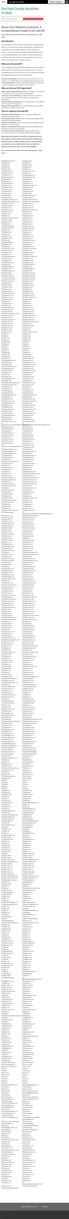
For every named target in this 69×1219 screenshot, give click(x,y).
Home (3, 2)
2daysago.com (7, 376)
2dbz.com (27, 1060)
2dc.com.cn (6, 1075)
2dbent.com (27, 929)
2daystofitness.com (30, 601)
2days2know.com (29, 362)
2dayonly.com (28, 244)
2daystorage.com (29, 607)
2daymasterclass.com (30, 185)
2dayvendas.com (8, 713)
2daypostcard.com (29, 273)
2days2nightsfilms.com (10, 366)
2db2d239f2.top (7, 803)
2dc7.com (27, 1115)
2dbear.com (27, 925)
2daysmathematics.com (31, 516)
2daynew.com (28, 218)
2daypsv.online (28, 299)
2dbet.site (27, 937)
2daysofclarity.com (8, 550)
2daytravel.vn (7, 684)
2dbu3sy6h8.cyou (8, 1046)
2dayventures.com (8, 715)
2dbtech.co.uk (7, 1042)
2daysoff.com (28, 550)
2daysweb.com (7, 636)
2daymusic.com (7, 212)
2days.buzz (27, 334)
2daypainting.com (29, 252)
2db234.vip (27, 798)
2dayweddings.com (8, 735)
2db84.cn (5, 827)
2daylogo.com (28, 161)
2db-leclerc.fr (7, 778)
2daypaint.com (7, 252)
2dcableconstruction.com (10, 1140)
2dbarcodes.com (8, 868)
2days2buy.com (28, 360)
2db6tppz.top (28, 817)
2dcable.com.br (28, 1138)
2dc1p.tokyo (6, 1091)
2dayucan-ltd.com (8, 697)
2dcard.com (27, 1180)
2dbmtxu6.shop (28, 985)
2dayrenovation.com (30, 315)
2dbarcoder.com (8, 864)
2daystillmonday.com (30, 597)
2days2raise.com (29, 368)
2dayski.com (27, 494)
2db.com (5, 782)
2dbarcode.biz (7, 855)
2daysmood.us (7, 536)
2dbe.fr (5, 918)
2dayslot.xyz (6, 508)
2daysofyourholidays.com (31, 554)
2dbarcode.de (7, 857)
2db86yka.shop (28, 827)
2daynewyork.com (29, 228)
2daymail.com (28, 179)
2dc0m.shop (27, 1087)
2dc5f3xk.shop (28, 1107)
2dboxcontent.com (8, 1009)
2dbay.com (27, 894)
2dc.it (25, 1077)
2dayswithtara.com (29, 640)
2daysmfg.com (28, 522)
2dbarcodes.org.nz (29, 872)
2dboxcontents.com (30, 1009)
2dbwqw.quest (7, 1058)
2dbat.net (6, 888)
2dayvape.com (28, 711)
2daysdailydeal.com (29, 413)
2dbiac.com (27, 955)
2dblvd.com (27, 983)
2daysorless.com (29, 562)
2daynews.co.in (28, 220)
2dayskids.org (7, 496)
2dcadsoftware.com (9, 1154)
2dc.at (5, 1068)
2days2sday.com (8, 370)
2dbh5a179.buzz (29, 951)
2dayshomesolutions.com (11, 461)
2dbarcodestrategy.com (10, 880)
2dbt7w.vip (6, 1040)
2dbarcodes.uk (28, 874)
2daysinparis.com (29, 476)
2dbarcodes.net (7, 870)
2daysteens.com (29, 595)
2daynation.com (29, 216)
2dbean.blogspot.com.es (31, 923)
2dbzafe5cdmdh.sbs (9, 1062)
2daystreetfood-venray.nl (31, 615)
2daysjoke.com (7, 492)
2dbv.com (6, 1054)
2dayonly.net (6, 246)
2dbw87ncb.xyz (7, 1056)
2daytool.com (7, 668)
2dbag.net (6, 843)
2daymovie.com (28, 208)
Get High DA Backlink (16, 2)
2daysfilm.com (28, 441)
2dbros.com (6, 1034)
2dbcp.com (6, 908)
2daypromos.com (8, 297)
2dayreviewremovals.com (31, 321)
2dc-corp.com (28, 1064)
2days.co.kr (6, 338)
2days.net (6, 348)
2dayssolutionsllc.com (9, 585)
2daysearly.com (28, 431)
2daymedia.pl (7, 195)
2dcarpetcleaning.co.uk (31, 1186)
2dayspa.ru (6, 566)
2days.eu (26, 342)
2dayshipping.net (29, 457)
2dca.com (27, 1134)
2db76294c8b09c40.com (31, 821)
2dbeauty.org (7, 929)
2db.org (5, 786)
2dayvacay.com (7, 711)
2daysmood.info (29, 530)
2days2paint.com (29, 366)
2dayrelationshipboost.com (11, 313)
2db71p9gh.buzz (8, 821)
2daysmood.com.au (30, 528)
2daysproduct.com (8, 575)
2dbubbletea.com (29, 1046)
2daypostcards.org (8, 281)
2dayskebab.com (8, 494)
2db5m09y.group (29, 813)
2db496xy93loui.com (9, 811)
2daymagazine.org (29, 177)
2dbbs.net (6, 898)
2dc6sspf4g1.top (8, 1115)
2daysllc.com (7, 504)
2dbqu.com (27, 1020)
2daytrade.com (28, 674)
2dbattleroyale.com (29, 890)
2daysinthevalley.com (9, 486)
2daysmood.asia (29, 526)
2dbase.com (6, 882)
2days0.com (6, 356)
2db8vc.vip (6, 831)
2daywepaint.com (8, 739)
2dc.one (26, 1079)
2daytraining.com (29, 678)
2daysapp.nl (27, 387)
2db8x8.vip (27, 831)
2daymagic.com (7, 179)
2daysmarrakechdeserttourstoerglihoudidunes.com (37, 514)
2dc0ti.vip (6, 1089)
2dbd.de (26, 908)
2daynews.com (7, 222)
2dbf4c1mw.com (8, 943)
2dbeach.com (28, 921)
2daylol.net (6, 165)
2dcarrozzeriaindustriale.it (10, 1188)
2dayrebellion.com (8, 307)
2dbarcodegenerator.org (10, 862)
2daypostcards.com (9, 277)
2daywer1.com (28, 739)
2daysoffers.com (8, 554)
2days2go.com (7, 362)
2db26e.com (6, 800)
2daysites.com (28, 490)
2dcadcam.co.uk (29, 1146)
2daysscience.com (29, 581)
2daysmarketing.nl (8, 512)
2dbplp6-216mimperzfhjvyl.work (12, 1016)
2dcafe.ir (5, 1158)
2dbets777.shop (8, 941)
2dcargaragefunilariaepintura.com (32, 1184)
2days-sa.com (7, 332)
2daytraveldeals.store (30, 686)
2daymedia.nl (28, 193)
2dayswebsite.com (29, 636)
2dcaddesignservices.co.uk (11, 1150)
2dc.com (26, 1073)
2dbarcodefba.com (8, 860)
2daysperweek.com (29, 571)
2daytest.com (7, 656)
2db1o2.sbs (27, 796)
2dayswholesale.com (9, 638)
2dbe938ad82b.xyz (8, 921)
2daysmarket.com (29, 510)
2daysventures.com (9, 632)
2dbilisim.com (28, 959)
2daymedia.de (7, 193)
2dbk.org (5, 971)
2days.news (27, 348)
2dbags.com (6, 845)
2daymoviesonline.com (31, 210)
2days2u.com (7, 372)
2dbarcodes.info (29, 868)
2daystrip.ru (27, 621)
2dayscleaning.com (8, 409)
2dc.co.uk (6, 1073)
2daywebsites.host (29, 731)
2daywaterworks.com (30, 723)
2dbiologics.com (8, 965)
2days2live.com (7, 364)
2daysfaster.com (8, 439)
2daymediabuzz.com (30, 195)
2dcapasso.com (29, 1174)
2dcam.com (6, 1168)
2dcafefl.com (7, 1160)
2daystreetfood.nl (29, 617)
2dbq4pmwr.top (28, 1018)
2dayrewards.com (8, 324)
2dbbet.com (6, 896)
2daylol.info (27, 163)
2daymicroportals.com (30, 199)
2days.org (6, 350)
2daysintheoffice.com (30, 484)
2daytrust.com (28, 691)
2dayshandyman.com (30, 451)
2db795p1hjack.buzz (30, 823)
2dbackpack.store (8, 839)
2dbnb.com (27, 991)
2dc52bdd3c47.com (9, 1105)
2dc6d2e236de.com (9, 1113)
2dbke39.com (7, 973)
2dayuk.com (27, 697)
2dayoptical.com (29, 246)
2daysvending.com (29, 629)
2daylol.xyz (27, 169)
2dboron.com (28, 1001)
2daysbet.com (28, 403)
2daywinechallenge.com (10, 746)
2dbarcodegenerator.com (31, 860)
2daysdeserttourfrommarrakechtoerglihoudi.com (16, 425)
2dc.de (26, 1075)
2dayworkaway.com (9, 748)
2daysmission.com (8, 524)
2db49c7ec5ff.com (29, 811)
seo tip (11, 1212)
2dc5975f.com (28, 1105)
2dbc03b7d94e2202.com (10, 902)
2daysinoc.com (7, 476)
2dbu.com (27, 1044)
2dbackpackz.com (29, 839)
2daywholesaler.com (30, 741)
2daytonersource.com (30, 666)
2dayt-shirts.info (29, 642)
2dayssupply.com (8, 589)
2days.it (5, 346)
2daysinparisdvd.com (9, 478)
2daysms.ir (27, 538)
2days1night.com (29, 358)
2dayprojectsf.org (29, 295)
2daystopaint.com (29, 605)
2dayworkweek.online (30, 754)
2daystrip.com (7, 621)
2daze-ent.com (28, 766)
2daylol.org (6, 167)
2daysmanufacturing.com (10, 510)
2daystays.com (7, 593)
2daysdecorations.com (10, 421)
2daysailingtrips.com (9, 378)
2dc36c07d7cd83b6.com (31, 1097)
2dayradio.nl (27, 303)
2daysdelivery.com (29, 421)
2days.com (6, 340)
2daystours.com (29, 613)
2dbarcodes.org (7, 872)
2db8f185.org (7, 829)
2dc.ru (26, 1081)
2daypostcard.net (8, 275)
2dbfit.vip (5, 947)
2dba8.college (7, 837)
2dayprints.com (28, 291)
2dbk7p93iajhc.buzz (29, 971)
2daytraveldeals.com (9, 686)
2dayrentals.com (29, 317)
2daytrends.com (29, 689)
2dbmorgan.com (8, 985)
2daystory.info (7, 611)
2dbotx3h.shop (28, 1005)
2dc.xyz (26, 1083)
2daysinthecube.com (9, 484)
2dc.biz (5, 1070)
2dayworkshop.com (30, 748)
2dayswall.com (28, 634)
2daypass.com (7, 258)
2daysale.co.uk (28, 378)
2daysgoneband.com (9, 451)
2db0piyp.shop (7, 794)
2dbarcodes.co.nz (29, 866)
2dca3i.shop (27, 1136)
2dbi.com (5, 955)
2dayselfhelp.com (8, 433)
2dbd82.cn (6, 914)
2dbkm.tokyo (7, 975)
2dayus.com (27, 705)
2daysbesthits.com (29, 399)
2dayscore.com (7, 411)
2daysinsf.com (7, 482)
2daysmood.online (8, 534)
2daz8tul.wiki (7, 766)
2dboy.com (6, 1011)
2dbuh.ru (5, 1050)
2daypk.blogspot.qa (8, 271)
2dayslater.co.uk (8, 498)
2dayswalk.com (7, 634)
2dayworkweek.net (8, 754)
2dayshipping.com (8, 457)
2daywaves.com (8, 725)
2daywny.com (28, 746)
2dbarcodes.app (28, 864)
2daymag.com (7, 175)
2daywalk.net (28, 717)
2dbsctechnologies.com (31, 1036)
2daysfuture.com (29, 445)
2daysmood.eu (7, 530)
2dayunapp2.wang (8, 701)
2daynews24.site (29, 226)
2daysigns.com (7, 469)
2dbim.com (6, 961)
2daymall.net (27, 181)
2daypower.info (7, 283)
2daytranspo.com (29, 680)
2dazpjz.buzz (28, 772)
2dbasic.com (28, 884)
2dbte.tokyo (27, 1040)
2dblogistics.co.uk (8, 981)
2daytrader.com (7, 676)
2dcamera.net (28, 1170)
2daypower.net (28, 283)
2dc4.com (27, 1101)
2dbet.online (6, 937)
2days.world (27, 354)
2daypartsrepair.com (9, 256)
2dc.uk (5, 1083)
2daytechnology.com (9, 652)
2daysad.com (28, 374)
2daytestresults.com (30, 656)
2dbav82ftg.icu (7, 894)
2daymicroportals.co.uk (10, 199)
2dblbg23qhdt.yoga (8, 978)
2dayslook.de (7, 506)
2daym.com (27, 173)
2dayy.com (27, 758)
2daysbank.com (7, 397)
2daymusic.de (28, 212)
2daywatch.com (7, 723)
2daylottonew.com (29, 171)
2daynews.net (28, 222)
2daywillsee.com (29, 743)
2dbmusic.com (7, 987)
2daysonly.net (7, 562)
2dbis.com (27, 965)
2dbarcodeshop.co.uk (30, 878)
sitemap (9, 1214)
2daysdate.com (28, 415)
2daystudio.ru (28, 623)
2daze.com (27, 768)
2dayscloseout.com (30, 409)
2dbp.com (27, 1011)
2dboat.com (6, 997)
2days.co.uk (27, 338)
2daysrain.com (28, 575)
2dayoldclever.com (29, 240)
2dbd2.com (6, 912)
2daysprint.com (28, 572)
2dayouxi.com (28, 250)
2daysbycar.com (8, 407)
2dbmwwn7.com (8, 989)
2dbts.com (6, 1044)
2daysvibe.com (28, 632)
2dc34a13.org (7, 1097)
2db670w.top (28, 815)
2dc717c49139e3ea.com (10, 1117)
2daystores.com (29, 609)
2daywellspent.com (29, 737)
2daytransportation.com (10, 682)
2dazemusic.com (8, 770)
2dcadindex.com (8, 1152)
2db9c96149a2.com (9, 835)
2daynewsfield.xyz (8, 228)
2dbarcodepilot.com (30, 862)
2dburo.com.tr (7, 1052)
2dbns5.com (6, 993)
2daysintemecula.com (30, 482)
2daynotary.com (29, 230)
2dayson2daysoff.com (31, 560)
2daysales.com (28, 381)
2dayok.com (6, 240)
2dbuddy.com (7, 1048)
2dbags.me (27, 845)
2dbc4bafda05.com (29, 902)
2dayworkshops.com (30, 750)
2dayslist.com (28, 502)
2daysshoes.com (8, 583)
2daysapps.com (7, 389)
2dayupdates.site (29, 703)
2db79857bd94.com (9, 825)
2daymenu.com (28, 197)
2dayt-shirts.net (8, 644)
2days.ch (5, 336)
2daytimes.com (7, 662)
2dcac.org (27, 1142)
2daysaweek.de (28, 393)
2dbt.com (27, 1038)
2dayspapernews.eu (30, 566)
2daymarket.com (8, 183)
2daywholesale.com (9, 741)
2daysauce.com (28, 389)
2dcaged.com (28, 1164)
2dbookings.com (29, 999)
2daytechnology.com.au (31, 652)
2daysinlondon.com (29, 471)
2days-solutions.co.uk (30, 332)
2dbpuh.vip (27, 1016)
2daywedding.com (29, 733)
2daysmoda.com (8, 526)
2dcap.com (6, 1174)
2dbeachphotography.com (11, 923)
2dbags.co (27, 843)
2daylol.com (6, 163)
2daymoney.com (8, 206)
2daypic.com (7, 264)
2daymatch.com (8, 187)
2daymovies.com (8, 210)
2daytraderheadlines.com (31, 676)
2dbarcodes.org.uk (8, 874)
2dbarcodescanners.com (10, 878)
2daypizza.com (7, 269)
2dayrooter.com (7, 328)
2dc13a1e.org (28, 1089)
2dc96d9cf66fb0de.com (31, 1130)
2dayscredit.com (8, 413)
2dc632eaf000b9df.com (10, 1111)
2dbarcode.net (28, 857)
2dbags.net (6, 847)
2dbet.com (6, 933)
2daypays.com (7, 260)
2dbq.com (6, 1018)
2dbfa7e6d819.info (29, 943)
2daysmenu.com (29, 520)
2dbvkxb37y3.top (29, 1054)
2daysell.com (28, 433)
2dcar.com (27, 1176)
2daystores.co (7, 609)
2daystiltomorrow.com (10, 599)
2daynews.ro (7, 224)
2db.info (5, 784)
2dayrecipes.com (8, 309)
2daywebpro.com (29, 727)
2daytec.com (7, 650)
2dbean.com (6, 925)
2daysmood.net (7, 532)
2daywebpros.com (8, 729)
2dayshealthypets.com (10, 453)
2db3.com (27, 805)
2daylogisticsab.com (9, 161)
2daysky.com (28, 496)
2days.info (6, 344)
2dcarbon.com (7, 1180)
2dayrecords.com (29, 309)
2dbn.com (27, 989)
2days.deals (6, 342)
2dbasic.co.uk (7, 884)
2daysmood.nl (28, 532)
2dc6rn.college (28, 1113)
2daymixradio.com (8, 203)
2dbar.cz (5, 853)
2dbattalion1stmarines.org (32, 888)
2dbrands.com (28, 1026)
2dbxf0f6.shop (28, 1058)
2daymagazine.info (29, 175)
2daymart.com (7, 185)
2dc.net (5, 1079)
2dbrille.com (6, 1032)
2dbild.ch (5, 959)
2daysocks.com (28, 546)
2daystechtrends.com (9, 595)
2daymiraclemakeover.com (11, 201)
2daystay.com (28, 591)
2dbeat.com (6, 927)
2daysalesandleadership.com (11, 383)
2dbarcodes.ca (7, 866)
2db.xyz (26, 788)
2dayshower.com (8, 463)
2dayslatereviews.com (30, 498)
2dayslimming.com (8, 502)
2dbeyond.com (28, 941)
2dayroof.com (28, 324)
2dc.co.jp (26, 1070)
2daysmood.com (8, 528)
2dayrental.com (7, 317)
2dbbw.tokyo (27, 898)
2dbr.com (6, 1022)
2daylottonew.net (8, 173)
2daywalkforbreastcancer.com (33, 719)
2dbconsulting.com (29, 906)
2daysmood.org (28, 534)
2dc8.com (6, 1125)
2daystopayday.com (9, 607)
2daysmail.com (28, 508)
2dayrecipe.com (28, 307)
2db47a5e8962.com (30, 809)
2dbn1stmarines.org (9, 991)
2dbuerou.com (28, 1048)
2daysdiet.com (28, 427)
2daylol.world (7, 169)
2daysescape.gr (28, 435)
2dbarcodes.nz (28, 870)
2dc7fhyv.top (28, 1121)
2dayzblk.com (28, 760)
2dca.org (5, 1136)
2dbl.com (26, 975)
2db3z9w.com (7, 807)
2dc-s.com (27, 1066)
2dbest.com (6, 931)
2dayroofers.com (8, 326)
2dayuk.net (6, 699)
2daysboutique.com (30, 405)
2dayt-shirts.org (29, 644)
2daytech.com (28, 650)
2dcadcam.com (7, 1148)
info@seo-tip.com (31, 1206)
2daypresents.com (29, 285)
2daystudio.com (8, 623)
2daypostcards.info (30, 277)
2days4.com (6, 374)
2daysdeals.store (29, 419)
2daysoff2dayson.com (31, 552)
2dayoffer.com (7, 236)
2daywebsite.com (29, 729)
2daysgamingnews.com (10, 449)
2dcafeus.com (7, 1164)
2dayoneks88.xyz (8, 242)
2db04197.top (28, 790)
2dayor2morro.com (8, 248)
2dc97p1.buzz (7, 1132)
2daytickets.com (8, 660)
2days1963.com (28, 356)
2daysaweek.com (8, 393)
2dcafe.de (27, 1156)
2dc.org (5, 1081)
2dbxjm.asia (6, 1060)
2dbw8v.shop (28, 1056)
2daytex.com (7, 658)
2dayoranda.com (8, 250)
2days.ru (26, 350)
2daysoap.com (28, 544)
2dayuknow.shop (29, 699)
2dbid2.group (7, 957)
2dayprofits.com (29, 293)
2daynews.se (28, 224)
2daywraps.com (28, 756)
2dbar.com (27, 851)
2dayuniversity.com (8, 703)
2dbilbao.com (28, 957)
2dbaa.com (27, 837)
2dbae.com (6, 841)
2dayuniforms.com (29, 701)
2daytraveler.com (8, 689)
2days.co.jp (27, 336)
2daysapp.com (7, 387)
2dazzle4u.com (28, 774)
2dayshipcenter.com (30, 455)
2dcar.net (6, 1178)
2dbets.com (27, 939)
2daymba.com (28, 189)
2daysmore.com (29, 536)
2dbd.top (5, 910)
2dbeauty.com (28, 927)
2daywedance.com (8, 733)
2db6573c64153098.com (10, 815)
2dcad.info (27, 1144)
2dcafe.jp (26, 1158)
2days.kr (26, 346)
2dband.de (27, 847)
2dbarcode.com (28, 855)
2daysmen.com (7, 520)
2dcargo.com (7, 1186)
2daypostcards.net (29, 279)
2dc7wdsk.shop (28, 1123)
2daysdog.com (7, 431)
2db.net (26, 784)
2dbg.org (5, 949)
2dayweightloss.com (9, 737)
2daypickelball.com (29, 264)
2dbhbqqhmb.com (8, 953)
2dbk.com (27, 969)
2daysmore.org (7, 538)
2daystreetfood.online (9, 619)
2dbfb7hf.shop (28, 945)
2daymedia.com (28, 191)
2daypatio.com (28, 258)
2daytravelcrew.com (30, 684)
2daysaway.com (28, 391)
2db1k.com (6, 796)
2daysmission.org (29, 524)
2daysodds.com (7, 548)
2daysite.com (28, 486)
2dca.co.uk (6, 1134)
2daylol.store (28, 167)
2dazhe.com (27, 770)
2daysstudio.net (29, 587)
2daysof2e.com (28, 548)
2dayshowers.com (29, 463)
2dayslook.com (28, 504)
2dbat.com (6, 886)
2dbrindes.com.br (29, 1032)
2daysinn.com (7, 473)
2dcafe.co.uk (28, 1154)
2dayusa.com (7, 707)
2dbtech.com (28, 1042)
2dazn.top (6, 772)
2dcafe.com (6, 1156)
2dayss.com (6, 581)
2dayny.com (27, 232)
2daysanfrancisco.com (10, 385)
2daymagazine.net (8, 177)
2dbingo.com (28, 961)
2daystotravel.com (29, 611)
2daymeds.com (7, 197)
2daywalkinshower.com (31, 721)
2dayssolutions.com (30, 583)
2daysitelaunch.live (8, 490)
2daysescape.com (8, 435)
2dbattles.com (28, 892)
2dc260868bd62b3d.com (31, 1093)
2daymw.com (28, 214)
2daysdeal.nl (27, 417)
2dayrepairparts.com (9, 319)
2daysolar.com (7, 556)
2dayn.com (6, 216)
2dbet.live (6, 935)
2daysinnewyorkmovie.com (32, 473)
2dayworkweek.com (9, 752)
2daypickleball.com (8, 267)
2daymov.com (7, 208)
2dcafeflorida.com (29, 1160)
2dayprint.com (28, 289)
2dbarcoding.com (29, 880)
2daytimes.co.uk (29, 660)
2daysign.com (28, 467)
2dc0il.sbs (6, 1087)
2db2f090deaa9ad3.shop (31, 803)
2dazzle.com (7, 774)
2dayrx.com (27, 330)
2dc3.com (27, 1095)
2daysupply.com (7, 627)
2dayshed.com (28, 453)
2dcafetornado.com (30, 1162)
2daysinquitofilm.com (9, 480)
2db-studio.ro (28, 778)
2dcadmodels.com (29, 1152)
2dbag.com (27, 841)
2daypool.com (28, 271)
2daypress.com (7, 287)
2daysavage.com (8, 391)
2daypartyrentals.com (30, 256)
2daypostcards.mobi (9, 279)
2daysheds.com (7, 455)
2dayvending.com (29, 713)
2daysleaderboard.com (10, 500)
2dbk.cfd (5, 969)
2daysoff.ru (6, 552)
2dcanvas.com (28, 1172)
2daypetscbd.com (8, 263)
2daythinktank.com (29, 658)
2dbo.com (27, 993)
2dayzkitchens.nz (29, 762)
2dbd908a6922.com (30, 914)
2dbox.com (6, 1007)
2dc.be (26, 1068)
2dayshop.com (28, 461)
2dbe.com (27, 917)
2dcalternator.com (29, 1166)
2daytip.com (27, 662)
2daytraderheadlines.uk (10, 678)
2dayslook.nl (27, 506)
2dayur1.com (7, 705)
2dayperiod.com (28, 260)
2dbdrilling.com (7, 917)
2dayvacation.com (29, 707)
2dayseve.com (7, 437)
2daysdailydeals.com (9, 415)
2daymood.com (28, 206)
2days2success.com (30, 370)
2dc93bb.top (6, 1130)
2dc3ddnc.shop (7, 1101)
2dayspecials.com (8, 571)
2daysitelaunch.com (30, 488)
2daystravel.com (8, 615)
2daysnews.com (29, 542)
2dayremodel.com (29, 313)
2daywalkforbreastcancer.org (11, 721)
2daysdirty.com (28, 429)
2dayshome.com (29, 459)
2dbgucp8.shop (7, 951)
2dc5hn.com (6, 1109)
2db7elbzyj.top (28, 825)
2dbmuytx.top (28, 987)
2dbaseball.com (28, 882)
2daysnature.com (29, 540)
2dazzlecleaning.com (9, 776)
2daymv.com (7, 214)
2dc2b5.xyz (6, 1095)
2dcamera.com (7, 1170)
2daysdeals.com (8, 419)
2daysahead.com (29, 376)
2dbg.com (27, 947)
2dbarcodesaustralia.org (10, 876)
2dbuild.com (27, 1050)
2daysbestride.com (8, 403)
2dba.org (26, 835)
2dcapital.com (7, 1176)
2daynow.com (7, 232)
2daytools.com (28, 668)
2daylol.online (28, 165)
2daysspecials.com (8, 587)
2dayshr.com (7, 465)
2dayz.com (6, 760)
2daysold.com (28, 556)
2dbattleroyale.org (8, 892)
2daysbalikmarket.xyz (30, 395)
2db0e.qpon (27, 792)
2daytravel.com (28, 682)
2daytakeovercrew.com (31, 646)
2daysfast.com (28, 437)
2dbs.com (6, 1036)
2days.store (6, 352)
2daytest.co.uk (28, 654)
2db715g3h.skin (28, 819)
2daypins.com (28, 267)
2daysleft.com (28, 500)
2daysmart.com (7, 516)
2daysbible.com (7, 405)
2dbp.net (5, 1013)
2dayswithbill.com (29, 638)
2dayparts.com (28, 254)
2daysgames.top (29, 447)
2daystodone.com (8, 601)
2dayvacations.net (29, 709)
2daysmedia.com (8, 518)
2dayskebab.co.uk (29, 492)
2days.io (26, 344)
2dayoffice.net (28, 238)
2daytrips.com (7, 691)
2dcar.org (26, 1178)
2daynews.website (8, 226)
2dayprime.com (7, 289)
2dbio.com (27, 963)
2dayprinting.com (8, 291)
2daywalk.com (7, 717)
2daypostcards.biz (29, 275)
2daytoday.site (7, 666)
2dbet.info (27, 933)
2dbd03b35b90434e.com (31, 910)
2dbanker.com (7, 849)
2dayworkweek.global (30, 752)
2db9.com (6, 833)
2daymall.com (7, 181)
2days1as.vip (7, 358)
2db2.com (6, 798)
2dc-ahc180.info (29, 1062)
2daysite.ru (6, 488)
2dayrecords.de (7, 311)
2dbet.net (27, 935)
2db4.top (26, 807)
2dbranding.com (7, 1026)
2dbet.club (27, 931)
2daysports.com (8, 572)
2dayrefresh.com (29, 311)
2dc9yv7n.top (28, 1132)
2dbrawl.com (7, 1028)
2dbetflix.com (7, 939)
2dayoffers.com (29, 236)
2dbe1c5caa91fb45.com (31, 918)
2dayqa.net (27, 301)
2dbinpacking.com (8, 963)
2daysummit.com (29, 625)
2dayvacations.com (9, 709)
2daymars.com (28, 183)
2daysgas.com (28, 449)
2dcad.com (6, 1144)
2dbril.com (6, 1030)
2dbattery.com (7, 890)
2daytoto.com (28, 670)
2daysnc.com (7, 542)
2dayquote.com (7, 303)
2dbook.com (27, 997)
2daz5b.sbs (27, 764)
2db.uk (5, 788)
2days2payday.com (8, 368)
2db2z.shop (6, 805)
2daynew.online (7, 220)
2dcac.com (6, 1142)
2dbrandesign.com (29, 1024)
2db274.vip (27, 800)
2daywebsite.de (7, 731)
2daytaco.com (7, 646)
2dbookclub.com (8, 999)
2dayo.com (6, 234)
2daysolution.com (8, 558)
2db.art (5, 780)
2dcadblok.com (7, 1146)
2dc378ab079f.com (9, 1099)
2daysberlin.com (8, 399)
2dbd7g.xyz (27, 912)
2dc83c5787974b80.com (31, 1125)
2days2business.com (9, 360)
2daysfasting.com (29, 439)
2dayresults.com (8, 321)
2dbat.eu (26, 886)
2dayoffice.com (7, 238)
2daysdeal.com (7, 417)
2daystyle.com (7, 625)
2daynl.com (6, 230)
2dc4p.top (27, 1103)
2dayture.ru (27, 693)
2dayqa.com (6, 301)
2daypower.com (28, 281)
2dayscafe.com (28, 407)
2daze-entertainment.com (11, 768)
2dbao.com (27, 849)
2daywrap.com (7, 756)
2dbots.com (6, 1005)
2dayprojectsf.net (8, 295)
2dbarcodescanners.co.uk (31, 876)
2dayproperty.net (8, 299)
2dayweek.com (28, 735)
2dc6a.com (27, 1111)
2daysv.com (6, 629)
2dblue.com (6, 983)
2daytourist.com (29, 672)
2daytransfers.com (8, 680)
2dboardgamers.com (30, 995)
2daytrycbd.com (8, 693)
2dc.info (5, 1077)
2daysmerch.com (8, 522)
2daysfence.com (8, 441)
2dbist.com (6, 967)
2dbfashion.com (8, 945)
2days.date (27, 340)
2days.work (6, 354)
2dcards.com (7, 1182)
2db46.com (6, 809)
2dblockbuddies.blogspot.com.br (32, 979)
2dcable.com (7, 1138)
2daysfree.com (28, 443)
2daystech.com (28, 593)
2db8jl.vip (26, 829)
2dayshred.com (28, 465)
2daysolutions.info (8, 560)
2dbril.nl (26, 1030)
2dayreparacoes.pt (29, 319)
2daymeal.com (7, 191)
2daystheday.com (8, 597)
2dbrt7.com (27, 1034)
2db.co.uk (27, 780)
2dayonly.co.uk (7, 244)
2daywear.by (27, 725)
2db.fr (25, 782)
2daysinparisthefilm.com (31, 478)
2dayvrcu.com (28, 715)
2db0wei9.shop (28, 794)
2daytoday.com (28, 664)
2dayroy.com (28, 328)
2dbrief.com (27, 1028)
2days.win (27, 352)
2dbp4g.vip (27, 1013)
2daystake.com (28, 589)
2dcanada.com (7, 1172)
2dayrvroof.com (8, 330)
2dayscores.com (29, 411)
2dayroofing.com (29, 326)
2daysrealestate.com (9, 579)
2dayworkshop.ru (8, 750)
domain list (45, 1206)
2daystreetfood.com (9, 617)
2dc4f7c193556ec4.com (10, 1103)
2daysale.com (7, 381)
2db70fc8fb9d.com (8, 819)
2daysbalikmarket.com (9, 395)
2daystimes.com (29, 599)
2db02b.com (6, 790)
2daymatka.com (29, 187)
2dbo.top (5, 995)
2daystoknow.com (8, 605)
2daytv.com (27, 695)
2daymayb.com (7, 189)
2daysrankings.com (8, 577)
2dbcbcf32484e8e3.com (31, 904)
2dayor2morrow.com (30, 248)
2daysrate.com (28, 577)
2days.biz (6, 334)
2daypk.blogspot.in (29, 269)
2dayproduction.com (9, 293)
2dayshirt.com (7, 459)
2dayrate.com (28, 305)
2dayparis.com (7, 254)
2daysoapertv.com (8, 546)
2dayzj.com (6, 762)
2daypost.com (7, 273)
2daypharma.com (29, 263)
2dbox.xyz (27, 1007)
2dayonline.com (28, 242)
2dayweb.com (7, 727)
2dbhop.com (27, 953)
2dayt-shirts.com (8, 642)
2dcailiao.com (7, 1166)
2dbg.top (26, 949)
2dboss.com (27, 1003)
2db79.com (6, 823)
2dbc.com (6, 900)
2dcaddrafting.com (29, 1150)
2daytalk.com (7, 648)
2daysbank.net (28, 397)
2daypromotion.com (30, 297)
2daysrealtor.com (29, 579)
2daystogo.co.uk (8, 603)
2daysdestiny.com (8, 427)
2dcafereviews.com (9, 1162)
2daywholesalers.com (9, 743)
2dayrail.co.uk (7, 305)
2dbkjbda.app (28, 973)
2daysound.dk (7, 564)
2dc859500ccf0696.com (10, 1127)
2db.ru (26, 786)
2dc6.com (27, 1109)
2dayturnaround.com (9, 695)
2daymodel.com (28, 203)
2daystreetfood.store (30, 619)
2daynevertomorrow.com (10, 218)
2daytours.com (7, 674)
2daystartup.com (8, 591)
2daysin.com (7, 471)
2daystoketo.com (29, 603)
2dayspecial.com (29, 568)
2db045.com (6, 792)
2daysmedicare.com (30, 518)
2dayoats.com (28, 234)
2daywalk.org (7, 719)
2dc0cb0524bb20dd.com (31, 1085)
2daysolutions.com (29, 558)
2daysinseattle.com (30, 480)
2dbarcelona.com (29, 853)
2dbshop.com (7, 1038)
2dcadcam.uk (28, 1148)
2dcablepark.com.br (29, 1140)
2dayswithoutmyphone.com (11, 640)
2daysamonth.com (29, 383)
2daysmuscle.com (8, 540)
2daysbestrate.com (9, 401)
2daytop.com (7, 670)
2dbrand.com (7, 1024)
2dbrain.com (27, 1022)
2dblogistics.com (29, 981)
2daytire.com (7, 664)
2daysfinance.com (8, 443)
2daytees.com (7, 654)
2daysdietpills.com (8, 429)
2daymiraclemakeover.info (32, 201)
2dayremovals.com (8, 315)
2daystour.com (7, 613)
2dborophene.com (8, 1003)
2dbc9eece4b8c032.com (10, 904)
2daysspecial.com (29, 585)
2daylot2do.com (8, 171)
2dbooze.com (7, 1001)
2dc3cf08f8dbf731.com (31, 1099)
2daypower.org (7, 285)
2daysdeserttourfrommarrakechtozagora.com (36, 425)
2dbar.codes (6, 851)
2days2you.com (28, 372)
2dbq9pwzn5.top (8, 1020)
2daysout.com (28, 564)
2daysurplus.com (29, 627)
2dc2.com (6, 1093)
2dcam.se (27, 1168)
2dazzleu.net (28, 776)
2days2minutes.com (30, 364)
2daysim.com (28, 469)
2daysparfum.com (8, 568)
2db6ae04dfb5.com (9, 817)
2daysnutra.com (8, 544)
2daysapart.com (29, 385)
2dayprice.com (28, 287)
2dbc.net (26, 900)
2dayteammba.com (29, 648)
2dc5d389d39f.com (9, 1107)
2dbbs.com (27, 896)
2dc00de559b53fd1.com (10, 1085)
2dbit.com (27, 967)
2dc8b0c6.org (28, 1127)
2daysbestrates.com (30, 401)
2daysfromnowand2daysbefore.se (11, 446)
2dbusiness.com (29, 1052)
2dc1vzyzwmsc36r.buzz (31, 1091)
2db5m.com (6, 813)
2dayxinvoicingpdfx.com (10, 758)
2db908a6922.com (29, 833)
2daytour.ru (6, 672)
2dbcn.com (6, 906)
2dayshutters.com (8, 467)
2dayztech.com (7, 764)
